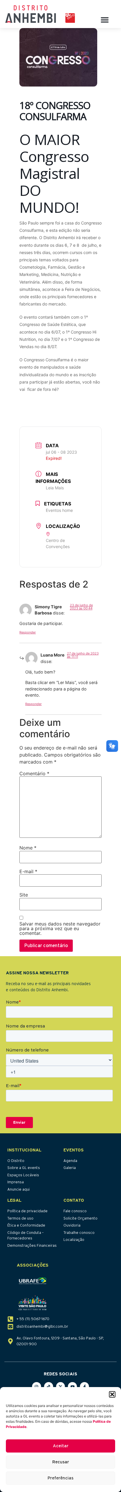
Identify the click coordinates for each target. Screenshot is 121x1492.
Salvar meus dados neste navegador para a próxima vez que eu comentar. (59, 928)
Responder (27, 632)
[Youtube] (72, 1386)
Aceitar (60, 1446)
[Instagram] (36, 1386)
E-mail (28, 871)
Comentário (34, 773)
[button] (112, 1394)
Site (23, 894)
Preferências (60, 1478)
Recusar (60, 1462)
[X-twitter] (60, 1386)
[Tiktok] (48, 1386)
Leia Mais (55, 487)
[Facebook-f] (84, 1386)
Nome (27, 847)
